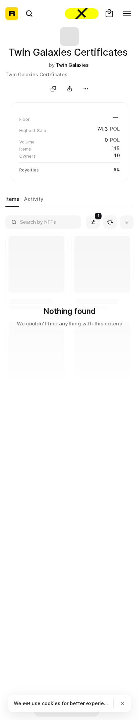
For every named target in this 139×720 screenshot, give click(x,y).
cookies (51, 703)
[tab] (12, 199)
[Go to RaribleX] (82, 13)
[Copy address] (53, 89)
